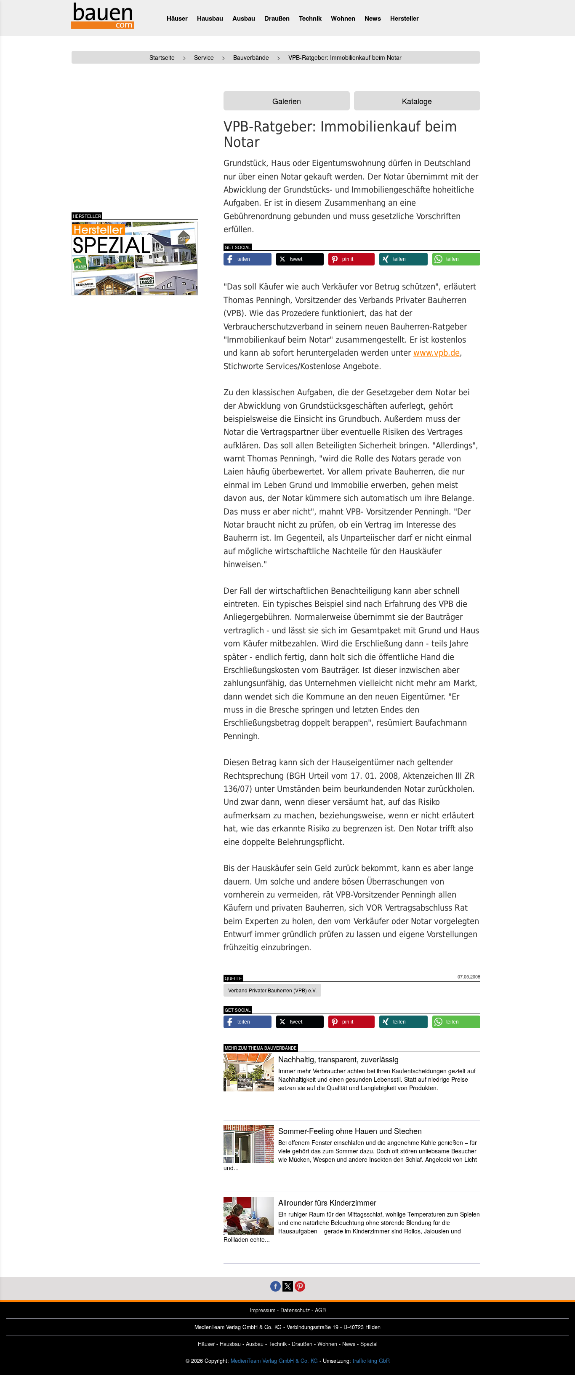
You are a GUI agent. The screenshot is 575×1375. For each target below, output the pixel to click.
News (373, 18)
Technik (310, 18)
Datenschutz (295, 1310)
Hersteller (404, 18)
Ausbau (243, 18)
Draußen (277, 18)
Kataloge (417, 100)
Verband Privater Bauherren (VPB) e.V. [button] (272, 990)
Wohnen (343, 18)
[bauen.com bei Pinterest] (300, 1285)
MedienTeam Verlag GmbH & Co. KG (274, 1360)
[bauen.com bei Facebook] (275, 1285)
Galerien (286, 100)
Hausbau (210, 18)
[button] (248, 259)
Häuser (177, 18)
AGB (320, 1310)
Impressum (262, 1310)
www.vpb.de (436, 353)
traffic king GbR (371, 1360)
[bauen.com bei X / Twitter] (287, 1285)
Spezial (369, 1344)
